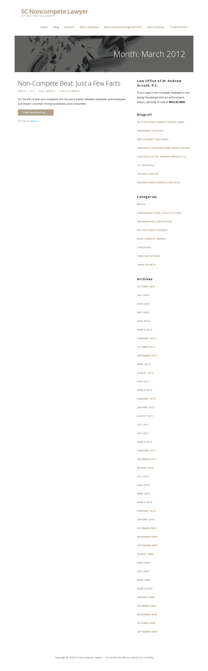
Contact (69, 27)
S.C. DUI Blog (145, 165)
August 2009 (145, 554)
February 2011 (146, 450)
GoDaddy (148, 657)
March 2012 (144, 390)
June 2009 (143, 562)
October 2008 (146, 623)
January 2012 (146, 407)
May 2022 (143, 312)
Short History (155, 27)
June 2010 (143, 485)
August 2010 (145, 467)
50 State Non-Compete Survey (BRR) (160, 122)
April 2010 (143, 493)
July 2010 (143, 476)
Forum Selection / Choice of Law (159, 212)
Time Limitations (148, 256)
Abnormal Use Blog (150, 130)
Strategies (144, 247)
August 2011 (145, 415)
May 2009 (143, 571)
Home (44, 27)
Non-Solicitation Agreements (123, 27)
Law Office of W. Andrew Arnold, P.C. (162, 156)
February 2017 (146, 338)
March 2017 (144, 329)
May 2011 (143, 433)
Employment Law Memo (153, 139)
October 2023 (146, 286)
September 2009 (147, 545)
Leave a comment (69, 91)
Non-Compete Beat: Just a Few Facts (69, 83)
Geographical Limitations (154, 221)
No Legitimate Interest (152, 230)
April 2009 (143, 579)
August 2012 (145, 372)
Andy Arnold (47, 91)
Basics (34, 121)
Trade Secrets (179, 27)
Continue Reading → (35, 112)
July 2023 (143, 295)
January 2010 (146, 519)
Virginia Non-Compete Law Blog (158, 182)
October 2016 (146, 346)
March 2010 (144, 502)
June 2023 (143, 303)
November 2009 (147, 536)
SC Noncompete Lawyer (54, 11)
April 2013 (143, 364)
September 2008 (147, 631)
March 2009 (144, 588)
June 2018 (143, 321)
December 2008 (146, 605)
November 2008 (147, 614)
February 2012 (146, 398)
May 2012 (143, 381)
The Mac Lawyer (147, 173)
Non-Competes (89, 27)
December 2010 (146, 459)
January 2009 (146, 597)
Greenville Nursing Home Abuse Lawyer (163, 147)
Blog (56, 27)
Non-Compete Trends (151, 238)
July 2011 (143, 424)
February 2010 (146, 510)
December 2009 (146, 528)
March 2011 (144, 441)
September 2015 (147, 355)
